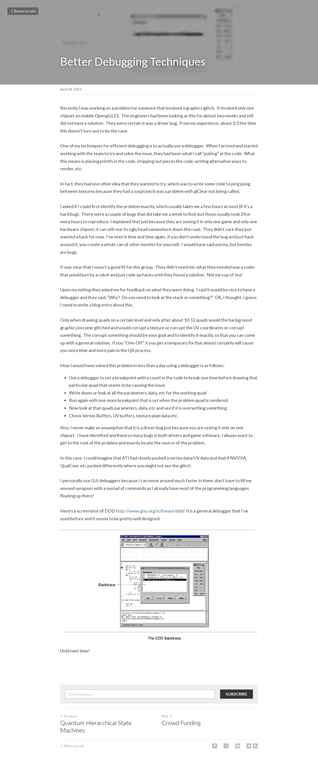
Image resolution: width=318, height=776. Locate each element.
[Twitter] (226, 745)
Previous (70, 716)
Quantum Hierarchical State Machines (95, 726)
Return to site (25, 11)
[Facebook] (214, 745)
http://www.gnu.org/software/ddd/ (150, 511)
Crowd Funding (181, 722)
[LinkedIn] (237, 745)
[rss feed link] (255, 745)
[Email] (248, 745)
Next (164, 716)
